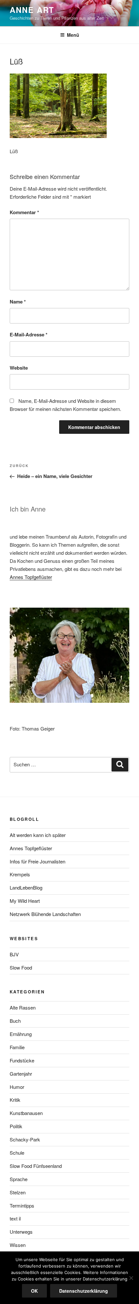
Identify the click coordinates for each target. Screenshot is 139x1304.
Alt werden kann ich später (38, 834)
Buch (15, 1020)
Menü (73, 35)
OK (34, 1291)
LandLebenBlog (26, 887)
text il (15, 1218)
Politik (16, 1126)
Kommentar (24, 212)
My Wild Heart (25, 900)
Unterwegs (21, 1231)
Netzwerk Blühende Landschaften (45, 914)
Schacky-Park (25, 1139)
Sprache (18, 1179)
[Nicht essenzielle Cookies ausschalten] (131, 1278)
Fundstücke (22, 1060)
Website (19, 367)
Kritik (15, 1099)
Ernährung (21, 1033)
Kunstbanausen (26, 1113)
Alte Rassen (23, 1007)
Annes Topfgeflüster (31, 576)
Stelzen (18, 1192)
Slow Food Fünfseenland (36, 1165)
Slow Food (21, 967)
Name (18, 301)
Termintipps (22, 1205)
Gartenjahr (21, 1073)
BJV (14, 954)
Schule (17, 1152)
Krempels (20, 874)
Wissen (18, 1244)
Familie (17, 1047)
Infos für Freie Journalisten (37, 861)
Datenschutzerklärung (83, 1291)
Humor (17, 1086)
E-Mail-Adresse (29, 334)
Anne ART (32, 9)
